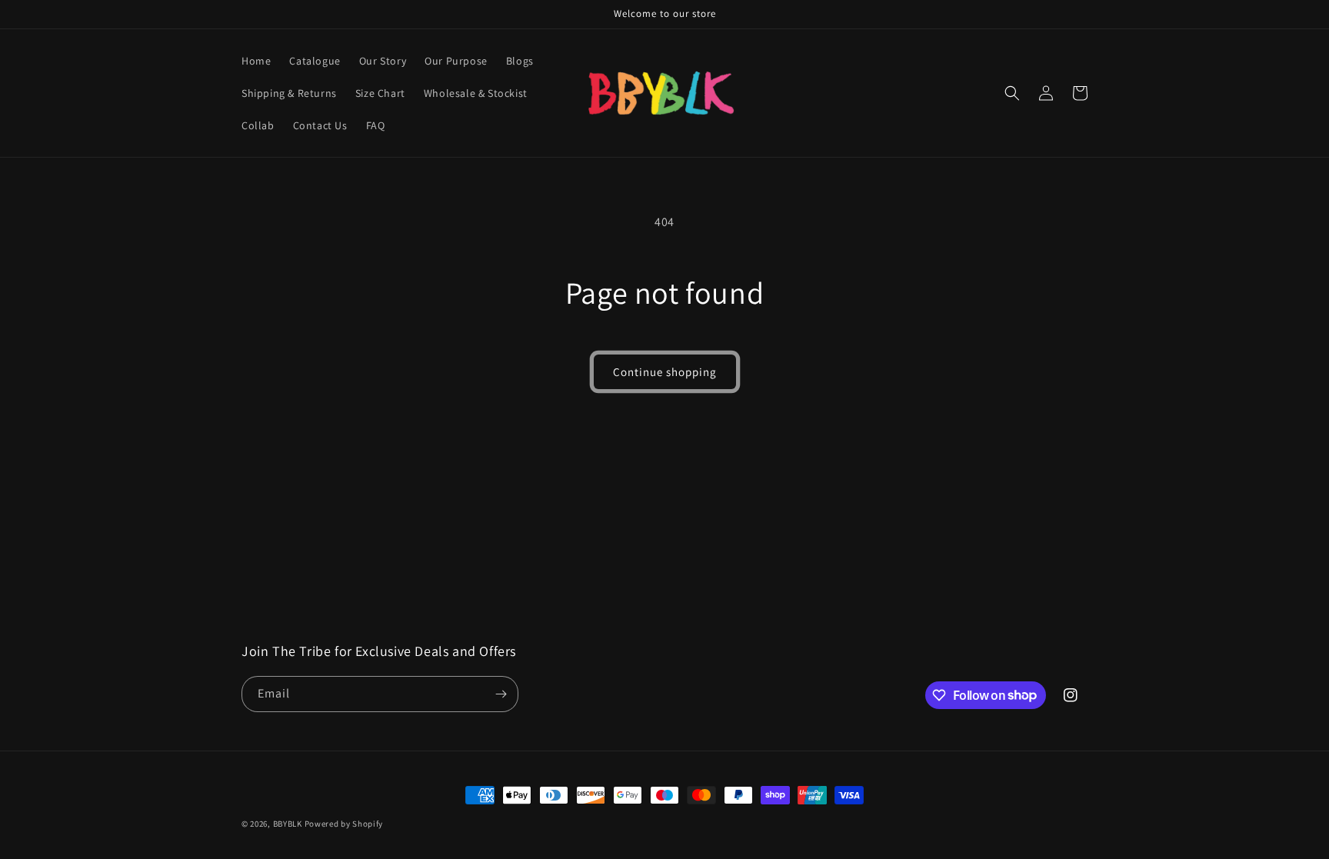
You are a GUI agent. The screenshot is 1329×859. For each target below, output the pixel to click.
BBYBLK (287, 823)
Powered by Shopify (344, 823)
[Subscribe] (501, 694)
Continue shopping (665, 372)
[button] (1012, 93)
